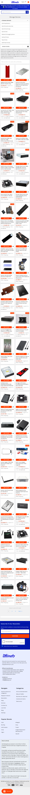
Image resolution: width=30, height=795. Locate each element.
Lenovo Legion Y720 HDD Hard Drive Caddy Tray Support (7, 464)
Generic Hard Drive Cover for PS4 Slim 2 (7, 491)
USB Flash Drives (6, 42)
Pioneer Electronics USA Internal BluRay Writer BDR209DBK (22, 196)
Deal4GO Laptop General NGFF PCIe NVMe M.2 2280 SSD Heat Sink (7, 250)
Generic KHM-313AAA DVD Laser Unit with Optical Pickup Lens (22, 599)
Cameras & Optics (21, 699)
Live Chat (3, 708)
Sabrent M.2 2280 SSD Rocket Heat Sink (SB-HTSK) (21, 250)
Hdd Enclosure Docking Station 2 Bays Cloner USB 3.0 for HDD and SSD (7, 168)
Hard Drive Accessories (7, 26)
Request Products (5, 695)
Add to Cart (6, 79)
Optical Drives (5, 37)
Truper (17, 727)
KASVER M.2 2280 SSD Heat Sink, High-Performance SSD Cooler (7, 140)
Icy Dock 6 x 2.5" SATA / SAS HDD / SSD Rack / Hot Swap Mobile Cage (7, 112)
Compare (13, 80)
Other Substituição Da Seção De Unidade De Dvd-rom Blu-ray (7, 573)
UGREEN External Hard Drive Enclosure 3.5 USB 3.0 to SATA (22, 437)
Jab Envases (4, 727)
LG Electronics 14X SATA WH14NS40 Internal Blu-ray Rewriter (7, 437)
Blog (2, 710)
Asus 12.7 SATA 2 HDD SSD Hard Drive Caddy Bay (22, 545)
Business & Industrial (21, 696)
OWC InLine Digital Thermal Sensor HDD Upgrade (21, 464)
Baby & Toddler (20, 694)
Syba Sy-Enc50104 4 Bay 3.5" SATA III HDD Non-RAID (22, 139)
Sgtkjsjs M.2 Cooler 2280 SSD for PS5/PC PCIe (7, 83)
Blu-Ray (3, 725)
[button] (28, 46)
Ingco (2, 732)
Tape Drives (4, 40)
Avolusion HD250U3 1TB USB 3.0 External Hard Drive (21, 303)
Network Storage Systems (8, 34)
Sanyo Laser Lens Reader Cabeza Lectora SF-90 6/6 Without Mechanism (7, 222)
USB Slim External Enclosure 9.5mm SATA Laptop (6, 546)
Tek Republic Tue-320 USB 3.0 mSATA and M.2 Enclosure (22, 518)
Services (3, 703)
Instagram (17, 763)
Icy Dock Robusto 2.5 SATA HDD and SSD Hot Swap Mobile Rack (22, 112)
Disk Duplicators (6, 23)
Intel (2, 722)
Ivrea (2, 729)
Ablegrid (18, 722)
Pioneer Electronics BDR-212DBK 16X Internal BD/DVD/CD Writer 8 (22, 168)
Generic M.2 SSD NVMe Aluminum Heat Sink (6, 276)
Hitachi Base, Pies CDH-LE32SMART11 (6, 357)
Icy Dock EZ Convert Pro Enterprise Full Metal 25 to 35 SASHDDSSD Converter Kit (7, 518)
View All (17, 733)
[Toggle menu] (2, 2)
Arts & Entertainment (21, 691)
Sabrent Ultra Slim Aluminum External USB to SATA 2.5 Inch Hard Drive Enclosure (22, 84)
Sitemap (3, 712)
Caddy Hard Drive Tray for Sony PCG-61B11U (22, 330)
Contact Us (4, 705)
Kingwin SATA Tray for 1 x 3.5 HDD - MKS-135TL (22, 572)
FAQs (2, 700)
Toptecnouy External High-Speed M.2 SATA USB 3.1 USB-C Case (22, 222)
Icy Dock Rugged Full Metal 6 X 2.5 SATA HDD (6, 330)
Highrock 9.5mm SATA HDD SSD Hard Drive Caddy (22, 410)
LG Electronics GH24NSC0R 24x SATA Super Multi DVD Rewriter (7, 384)
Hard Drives (4, 31)
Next (19, 611)
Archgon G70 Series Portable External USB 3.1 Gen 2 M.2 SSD (22, 384)
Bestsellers (4, 698)
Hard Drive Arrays (6, 29)
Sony (17, 725)
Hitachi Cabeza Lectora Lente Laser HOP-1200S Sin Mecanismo (22, 277)
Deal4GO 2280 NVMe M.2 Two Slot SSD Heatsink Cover (7, 303)
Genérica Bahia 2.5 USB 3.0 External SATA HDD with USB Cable (22, 358)
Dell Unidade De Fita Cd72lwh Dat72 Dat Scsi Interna (22, 492)
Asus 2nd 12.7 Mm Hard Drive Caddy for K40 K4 (6, 195)
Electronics (19, 701)
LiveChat (5, 678)
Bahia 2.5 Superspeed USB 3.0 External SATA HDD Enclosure (7, 411)
